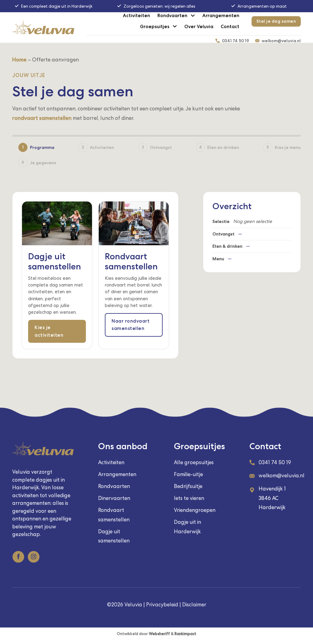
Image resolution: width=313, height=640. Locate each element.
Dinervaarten (114, 498)
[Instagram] (34, 557)
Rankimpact (185, 633)
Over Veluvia (198, 27)
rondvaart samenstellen (42, 118)
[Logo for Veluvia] (43, 28)
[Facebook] (18, 557)
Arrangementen (220, 16)
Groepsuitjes (154, 27)
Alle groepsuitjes (194, 462)
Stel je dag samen (276, 21)
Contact (230, 27)
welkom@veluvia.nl (281, 40)
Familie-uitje (188, 474)
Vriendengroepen (194, 510)
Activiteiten (136, 16)
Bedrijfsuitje (188, 486)
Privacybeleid (162, 604)
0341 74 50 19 (235, 40)
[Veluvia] (43, 448)
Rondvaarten (172, 16)
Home (19, 59)
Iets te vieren (189, 498)
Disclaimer (194, 604)
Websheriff (159, 633)
